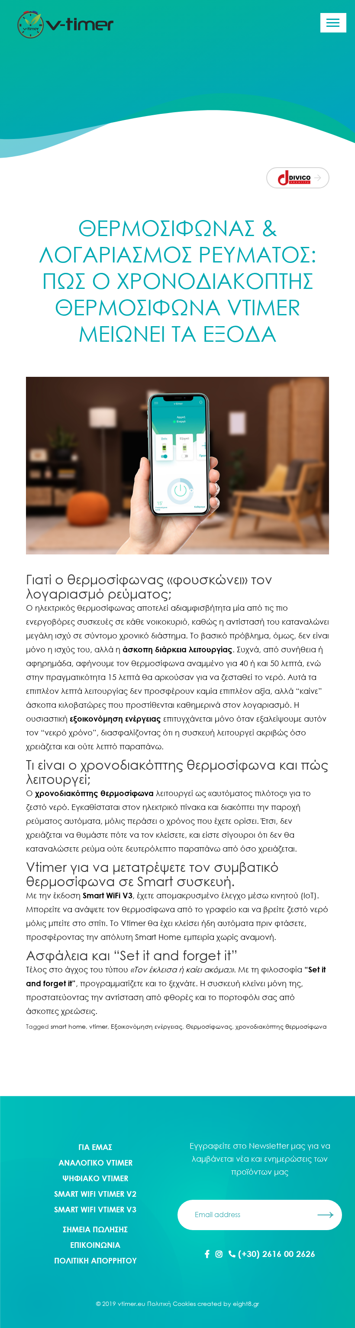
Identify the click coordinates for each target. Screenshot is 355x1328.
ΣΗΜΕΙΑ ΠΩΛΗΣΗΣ (95, 1229)
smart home (68, 1026)
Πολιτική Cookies (171, 1303)
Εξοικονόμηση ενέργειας (146, 1026)
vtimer (98, 1026)
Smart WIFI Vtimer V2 (95, 1193)
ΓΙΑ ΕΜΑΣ (95, 1147)
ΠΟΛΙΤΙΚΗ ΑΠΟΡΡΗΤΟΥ (95, 1260)
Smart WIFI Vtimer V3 (95, 1209)
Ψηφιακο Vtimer (95, 1178)
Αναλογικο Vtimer (95, 1162)
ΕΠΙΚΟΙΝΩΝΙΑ (95, 1245)
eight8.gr (246, 1303)
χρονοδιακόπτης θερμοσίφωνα (281, 1026)
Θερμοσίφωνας (209, 1026)
